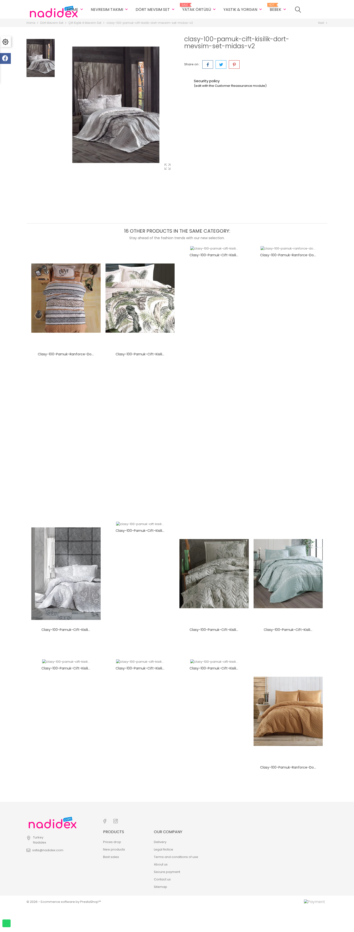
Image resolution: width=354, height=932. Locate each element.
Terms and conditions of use (176, 857)
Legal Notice (163, 849)
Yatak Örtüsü (199, 7)
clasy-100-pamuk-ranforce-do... (66, 354)
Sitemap (160, 887)
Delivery (160, 842)
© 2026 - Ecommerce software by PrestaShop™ (63, 901)
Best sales (111, 857)
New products (114, 849)
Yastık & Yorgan (243, 9)
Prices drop (112, 842)
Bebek (278, 7)
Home (75, 9)
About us (161, 864)
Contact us (162, 879)
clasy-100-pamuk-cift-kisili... (140, 354)
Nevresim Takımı (110, 9)
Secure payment (167, 872)
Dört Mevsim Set (156, 9)
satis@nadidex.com (47, 850)
